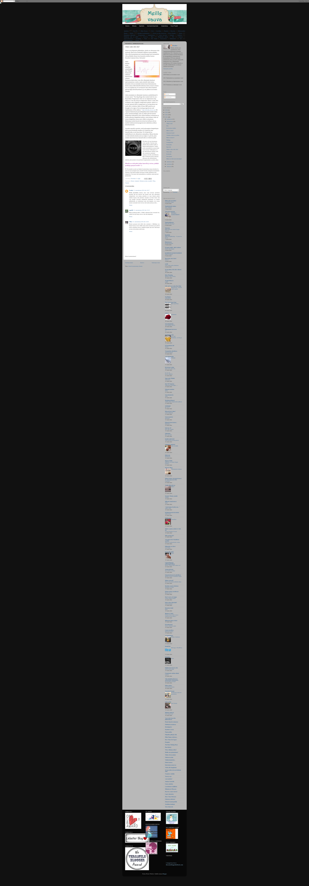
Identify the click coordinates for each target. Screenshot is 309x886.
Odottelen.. (168, 433)
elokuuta (169, 166)
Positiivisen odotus (163, 37)
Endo (152, 31)
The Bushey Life (169, 335)
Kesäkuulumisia (169, 243)
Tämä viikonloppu (169, 249)
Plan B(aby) (168, 747)
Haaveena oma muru (170, 258)
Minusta (134, 26)
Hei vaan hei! (168, 435)
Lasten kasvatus (163, 35)
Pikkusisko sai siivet (170, 546)
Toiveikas (174, 45)
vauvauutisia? (168, 779)
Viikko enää (169, 123)
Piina (152, 37)
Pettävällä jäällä (169, 552)
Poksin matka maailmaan (171, 591)
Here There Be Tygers (171, 739)
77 (165, 330)
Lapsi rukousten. (169, 794)
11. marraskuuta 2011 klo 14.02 (141, 221)
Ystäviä (137, 40)
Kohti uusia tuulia (169, 669)
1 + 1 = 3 (167, 372)
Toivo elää (169, 151)
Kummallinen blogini (170, 681)
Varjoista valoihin (169, 774)
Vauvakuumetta (169, 324)
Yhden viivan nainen (170, 755)
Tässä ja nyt (168, 776)
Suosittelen (138, 38)
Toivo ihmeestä (169, 806)
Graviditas (158, 31)
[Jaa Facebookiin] (149, 178)
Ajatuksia (126, 31)
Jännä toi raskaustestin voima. (172, 542)
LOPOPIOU (168, 298)
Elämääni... (168, 424)
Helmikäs (167, 657)
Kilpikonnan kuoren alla (171, 667)
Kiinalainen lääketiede (129, 35)
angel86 (131, 210)
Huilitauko (167, 456)
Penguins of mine (169, 587)
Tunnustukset (163, 38)
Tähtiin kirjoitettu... (170, 760)
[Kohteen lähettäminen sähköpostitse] (145, 178)
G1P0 (166, 264)
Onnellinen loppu (169, 202)
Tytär (166, 271)
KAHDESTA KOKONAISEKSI (173, 253)
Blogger (165, 874)
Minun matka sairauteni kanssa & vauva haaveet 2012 (173, 479)
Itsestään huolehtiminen (144, 33)
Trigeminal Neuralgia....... (171, 385)
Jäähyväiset (168, 514)
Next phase (169, 156)
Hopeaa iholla (168, 460)
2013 (166, 112)
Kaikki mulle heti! (169, 439)
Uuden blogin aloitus (170, 598)
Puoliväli (167, 418)
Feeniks (131, 190)
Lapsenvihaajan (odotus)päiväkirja (170, 563)
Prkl (173, 37)
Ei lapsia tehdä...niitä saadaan (173, 247)
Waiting (168, 140)
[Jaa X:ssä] (148, 178)
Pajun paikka (168, 732)
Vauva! (167, 260)
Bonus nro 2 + (168, 593)
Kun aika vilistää (169, 429)
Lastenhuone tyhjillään (171, 786)
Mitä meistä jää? (169, 535)
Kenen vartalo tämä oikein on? (172, 565)
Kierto (180, 33)
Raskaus (181, 37)
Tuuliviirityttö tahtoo (170, 206)
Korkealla (168, 154)
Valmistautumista (128, 40)
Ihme (166, 609)
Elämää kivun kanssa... (171, 422)
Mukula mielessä (169, 712)
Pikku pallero (168, 685)
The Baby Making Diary (171, 744)
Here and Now (175, 303)
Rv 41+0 (167, 407)
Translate (175, 192)
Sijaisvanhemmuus (128, 38)
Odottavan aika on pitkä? (131, 37)
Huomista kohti (169, 608)
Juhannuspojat (168, 604)
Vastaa (130, 205)
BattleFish (167, 646)
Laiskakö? (167, 481)
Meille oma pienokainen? (171, 752)
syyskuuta (169, 164)
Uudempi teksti (129, 262)
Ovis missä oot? (169, 714)
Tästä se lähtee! (169, 254)
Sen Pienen (168, 297)
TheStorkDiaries (169, 222)
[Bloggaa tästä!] (146, 178)
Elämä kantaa (168, 762)
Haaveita (173, 31)
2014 (166, 110)
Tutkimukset (173, 38)
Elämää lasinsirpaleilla (171, 801)
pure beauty (174, 703)
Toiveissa (167, 228)
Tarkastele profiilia (168, 68)
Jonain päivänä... (169, 569)
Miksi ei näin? (169, 130)
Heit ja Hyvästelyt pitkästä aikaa (173, 581)
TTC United (154, 38)
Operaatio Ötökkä (170, 378)
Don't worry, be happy (171, 597)
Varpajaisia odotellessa (171, 351)
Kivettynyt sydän (169, 367)
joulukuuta (169, 119)
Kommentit (168, 97)
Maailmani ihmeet (170, 400)
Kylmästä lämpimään (152, 26)
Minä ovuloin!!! (170, 137)
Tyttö (166, 396)
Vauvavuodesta (169, 352)
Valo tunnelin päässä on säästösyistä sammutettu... (172, 679)
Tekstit (167, 94)
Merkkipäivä (168, 727)
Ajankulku (141, 26)
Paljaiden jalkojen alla (171, 734)
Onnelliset (173, 519)
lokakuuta (169, 161)
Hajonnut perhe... (169, 631)
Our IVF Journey (169, 384)
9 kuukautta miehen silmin (172, 673)
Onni (172, 553)
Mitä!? (172, 486)
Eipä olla (168, 147)
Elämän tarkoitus (169, 389)
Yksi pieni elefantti (170, 211)
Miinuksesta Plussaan (170, 789)
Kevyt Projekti (174, 26)
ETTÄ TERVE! (169, 374)
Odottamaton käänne (176, 469)
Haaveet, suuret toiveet (171, 791)
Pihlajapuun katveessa (171, 329)
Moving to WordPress (176, 647)
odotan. (167, 313)
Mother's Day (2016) (170, 276)
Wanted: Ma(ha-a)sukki (171, 496)
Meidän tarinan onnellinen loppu (173, 576)
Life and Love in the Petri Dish (173, 286)
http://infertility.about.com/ (149, 110)
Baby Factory (144, 31)
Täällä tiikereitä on (170, 485)
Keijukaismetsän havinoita (172, 512)
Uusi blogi (167, 547)
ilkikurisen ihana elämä (171, 620)
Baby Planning (169, 275)
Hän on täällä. (174, 446)
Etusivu (127, 26)
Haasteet (166, 31)
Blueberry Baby (169, 613)
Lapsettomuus (151, 35)
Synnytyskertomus (169, 687)
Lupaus (167, 674)
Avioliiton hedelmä (170, 804)
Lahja (166, 282)
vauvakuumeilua (169, 356)
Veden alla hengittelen (171, 767)
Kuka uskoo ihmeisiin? (171, 602)
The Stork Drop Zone (170, 302)
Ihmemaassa (168, 242)
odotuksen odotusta (170, 444)
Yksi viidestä (168, 207)
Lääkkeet (179, 35)
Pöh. (167, 126)
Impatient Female (169, 691)
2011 (166, 117)
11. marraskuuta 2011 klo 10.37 (141, 190)
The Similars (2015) (170, 325)
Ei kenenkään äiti (169, 345)
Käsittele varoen (169, 729)
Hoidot (131, 33)
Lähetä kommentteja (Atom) (135, 266)
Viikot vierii (168, 508)
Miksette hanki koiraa (171, 501)
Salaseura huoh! (170, 133)
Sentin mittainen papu (170, 626)
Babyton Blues (169, 467)
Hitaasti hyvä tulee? (170, 411)
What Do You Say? (170, 224)
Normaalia (169, 144)
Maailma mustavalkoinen (171, 586)
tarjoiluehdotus (169, 635)
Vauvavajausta (169, 417)
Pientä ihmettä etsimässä (171, 722)
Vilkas (130, 221)
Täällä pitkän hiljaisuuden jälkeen (173, 401)
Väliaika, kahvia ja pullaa (172, 135)
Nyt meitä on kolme (170, 570)
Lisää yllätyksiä (169, 412)
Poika (166, 390)
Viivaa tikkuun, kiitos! (171, 749)
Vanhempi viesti (156, 262)
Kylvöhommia (169, 624)
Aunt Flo (135, 31)
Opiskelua (145, 37)
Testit (145, 38)
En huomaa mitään (171, 128)
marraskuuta (170, 121)
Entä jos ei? (168, 428)
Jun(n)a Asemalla (169, 781)
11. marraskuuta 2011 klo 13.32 (142, 210)
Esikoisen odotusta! (170, 799)
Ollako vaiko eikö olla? (172, 149)
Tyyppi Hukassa (169, 280)
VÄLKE (173, 358)
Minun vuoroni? (169, 580)
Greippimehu (169, 142)
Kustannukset (141, 35)
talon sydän (168, 702)
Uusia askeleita (169, 784)
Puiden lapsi (168, 518)
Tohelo (167, 347)
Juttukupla (168, 406)
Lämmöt (172, 35)
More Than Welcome (170, 796)
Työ (181, 38)
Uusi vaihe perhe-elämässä (171, 265)
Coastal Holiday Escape (171, 531)
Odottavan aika (169, 757)
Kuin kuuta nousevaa (170, 765)
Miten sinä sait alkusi (170, 200)
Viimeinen (173, 314)
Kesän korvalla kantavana (159, 33)
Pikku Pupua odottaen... (171, 737)
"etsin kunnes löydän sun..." (172, 507)
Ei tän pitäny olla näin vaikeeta (173, 269)
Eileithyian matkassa (170, 724)
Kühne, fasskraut (175, 637)
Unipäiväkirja (164, 26)
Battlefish (167, 235)
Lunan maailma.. (169, 630)
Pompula (167, 742)
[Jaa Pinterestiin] (151, 178)
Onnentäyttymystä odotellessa (173, 575)
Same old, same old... (170, 368)
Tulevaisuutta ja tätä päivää (172, 440)
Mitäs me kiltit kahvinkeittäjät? (174, 158)
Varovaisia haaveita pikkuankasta (170, 719)
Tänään (167, 497)
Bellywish (167, 455)
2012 (166, 114)
